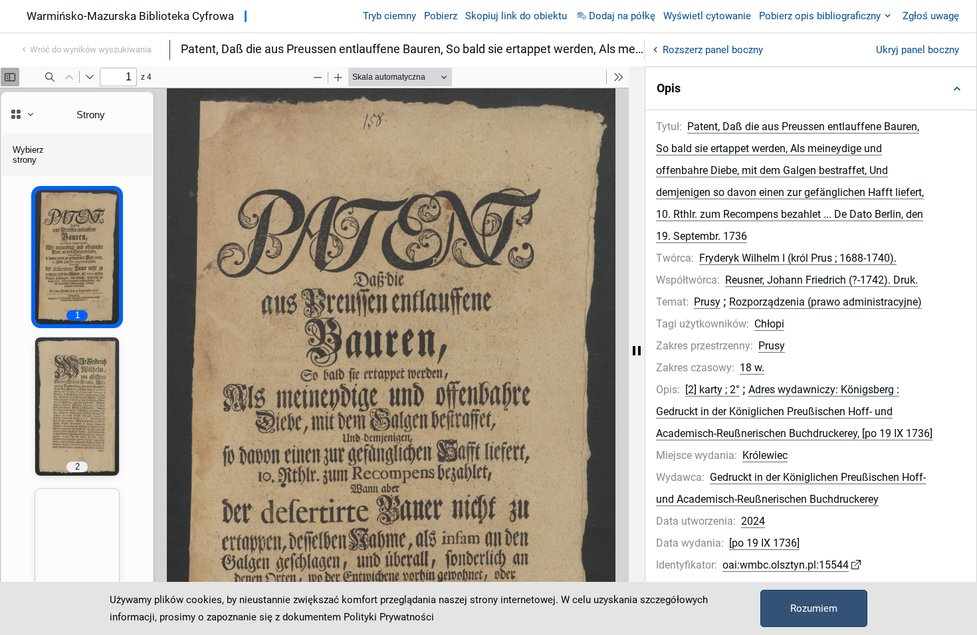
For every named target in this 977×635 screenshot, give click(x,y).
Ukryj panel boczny (917, 50)
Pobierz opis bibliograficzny (820, 16)
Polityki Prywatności (389, 617)
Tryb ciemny (389, 16)
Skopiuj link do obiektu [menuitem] (516, 16)
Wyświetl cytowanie (707, 16)
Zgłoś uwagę (931, 16)
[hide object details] (637, 350)
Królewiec (765, 455)
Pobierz (440, 16)
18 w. (752, 367)
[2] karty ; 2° (712, 389)
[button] (810, 88)
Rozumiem (813, 608)
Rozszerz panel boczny (713, 50)
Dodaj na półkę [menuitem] (622, 16)
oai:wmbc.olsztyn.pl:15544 (785, 565)
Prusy (707, 302)
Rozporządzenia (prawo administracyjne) (825, 302)
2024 (753, 521)
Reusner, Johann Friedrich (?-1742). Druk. (821, 280)
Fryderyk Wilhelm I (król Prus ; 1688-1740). (798, 258)
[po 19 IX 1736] (764, 543)
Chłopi (769, 324)
